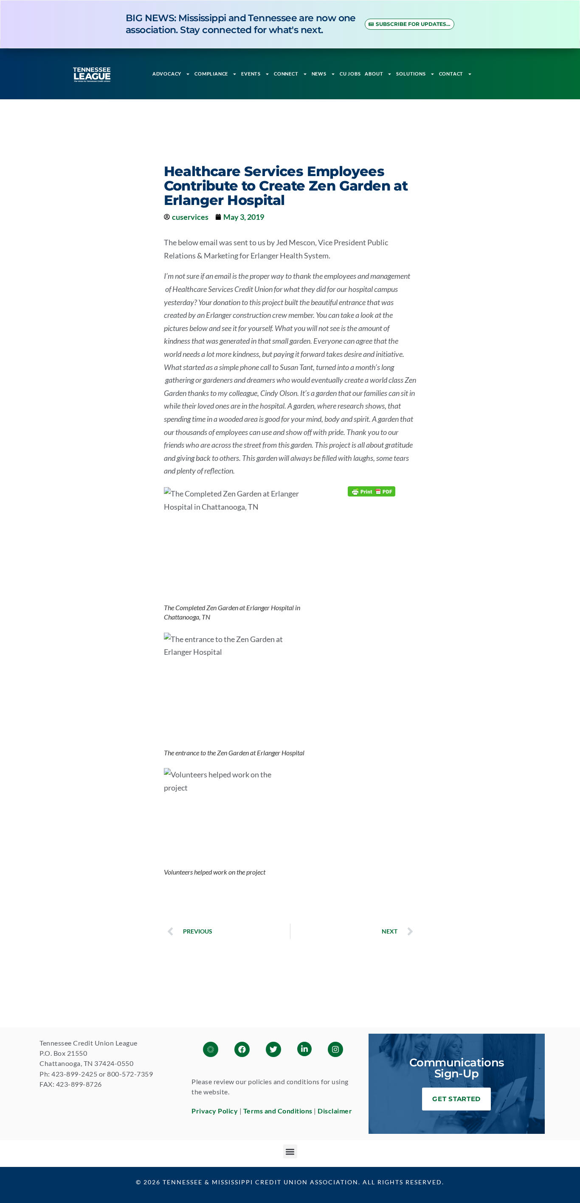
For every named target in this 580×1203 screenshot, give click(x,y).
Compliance (211, 73)
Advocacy (166, 73)
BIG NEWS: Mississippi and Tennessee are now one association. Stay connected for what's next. (241, 24)
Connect (286, 73)
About (374, 73)
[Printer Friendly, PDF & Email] (371, 491)
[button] (290, 1151)
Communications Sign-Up (456, 1068)
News (319, 73)
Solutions (410, 73)
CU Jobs (350, 73)
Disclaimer (335, 1111)
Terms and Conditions (278, 1111)
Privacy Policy (214, 1111)
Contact (451, 73)
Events (251, 73)
